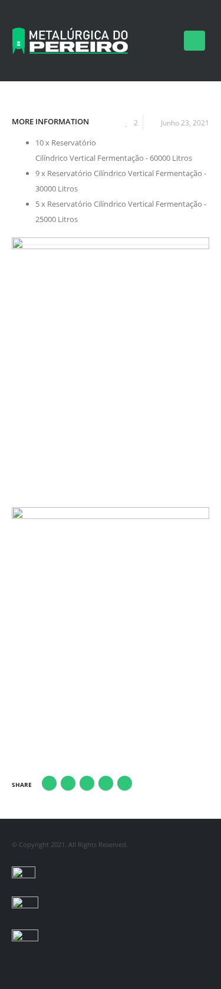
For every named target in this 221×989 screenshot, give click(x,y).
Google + (105, 783)
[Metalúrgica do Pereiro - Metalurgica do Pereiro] (71, 41)
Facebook (49, 783)
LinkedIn (87, 783)
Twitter (68, 783)
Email (124, 783)
